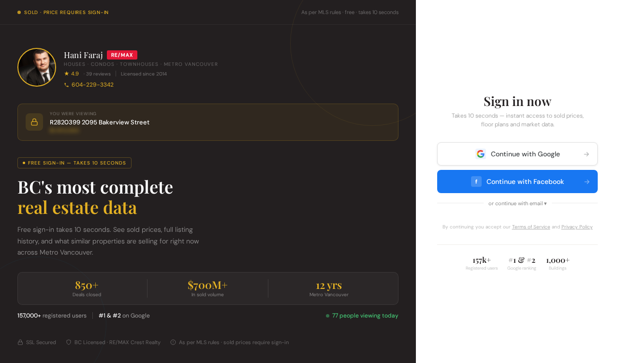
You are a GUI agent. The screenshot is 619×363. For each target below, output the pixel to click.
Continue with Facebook (532, 181)
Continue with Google (540, 154)
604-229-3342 (93, 85)
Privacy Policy (577, 227)
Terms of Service (531, 227)
